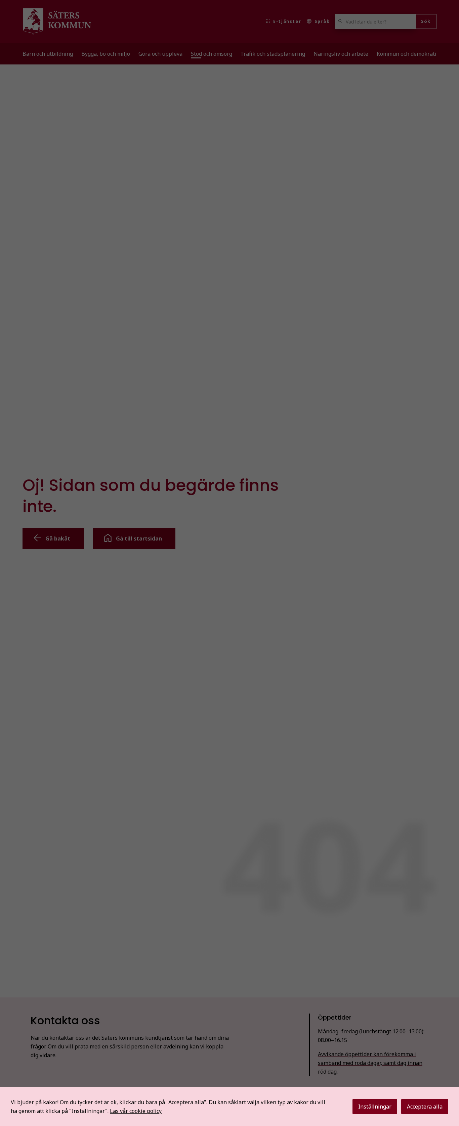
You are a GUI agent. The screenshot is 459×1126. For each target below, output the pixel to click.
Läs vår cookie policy (136, 1111)
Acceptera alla (425, 1106)
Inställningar (374, 1106)
